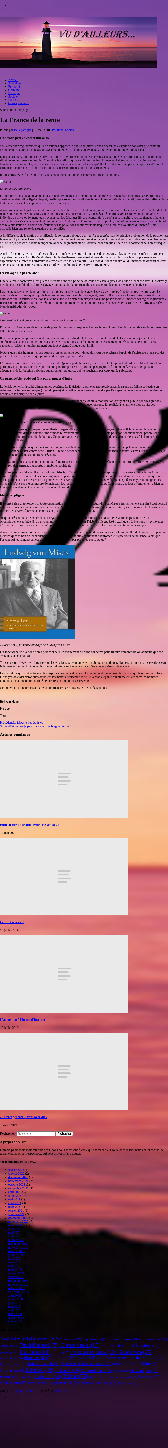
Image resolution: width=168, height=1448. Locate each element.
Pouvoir (28, 1377)
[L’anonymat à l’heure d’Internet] (64, 1011)
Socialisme (149, 1377)
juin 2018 (14, 1303)
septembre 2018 (18, 1292)
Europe (60, 1352)
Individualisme (122, 1358)
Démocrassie (80, 1345)
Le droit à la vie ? (12, 922)
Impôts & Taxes (92, 1358)
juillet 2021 (15, 1195)
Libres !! (13, 99)
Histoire (35, 1357)
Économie (14, 86)
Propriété (48, 1376)
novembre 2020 (18, 1221)
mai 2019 (14, 1262)
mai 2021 (14, 1199)
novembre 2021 (18, 1181)
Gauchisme (135, 1352)
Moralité (121, 1370)
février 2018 (16, 1317)
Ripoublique (100, 1377)
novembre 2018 (18, 1284)
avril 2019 (14, 1266)
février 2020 (16, 1240)
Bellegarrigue (22, 130)
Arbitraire (15, 1339)
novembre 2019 (18, 1247)
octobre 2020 (16, 1225)
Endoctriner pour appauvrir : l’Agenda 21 (29, 824)
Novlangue (144, 1370)
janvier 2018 (16, 1321)
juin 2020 (14, 1229)
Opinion (13, 90)
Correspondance (18, 103)
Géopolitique (11, 1358)
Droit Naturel (39, 1345)
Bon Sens (45, 1338)
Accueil (13, 80)
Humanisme (62, 1357)
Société (13, 96)
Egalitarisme (9, 1352)
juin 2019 (14, 1258)
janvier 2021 (16, 1214)
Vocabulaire (102, 1382)
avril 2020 (14, 1236)
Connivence (9, 1346)
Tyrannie (69, 1382)
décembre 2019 (18, 1243)
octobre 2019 (16, 1251)
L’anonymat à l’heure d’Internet (22, 1019)
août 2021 (14, 1192)
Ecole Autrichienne (120, 1345)
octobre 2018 (16, 1288)
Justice (121, 1364)
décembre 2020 (18, 1218)
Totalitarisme (41, 1383)
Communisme (153, 1339)
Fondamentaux (94, 1351)
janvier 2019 (16, 1277)
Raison (75, 1376)
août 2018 (14, 1295)
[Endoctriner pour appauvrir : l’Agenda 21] (64, 816)
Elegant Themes (24, 1391)
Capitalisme (96, 1339)
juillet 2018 (15, 1299)
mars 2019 (15, 1269)
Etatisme (35, 1352)
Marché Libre (97, 1370)
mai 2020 (14, 1232)
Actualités (14, 83)
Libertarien (12, 1370)
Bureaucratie (71, 1339)
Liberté (39, 1369)
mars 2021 (15, 1206)
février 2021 (16, 1210)
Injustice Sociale (13, 1364)
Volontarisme (129, 1383)
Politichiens (10, 1377)
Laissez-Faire (144, 1364)
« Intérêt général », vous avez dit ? (23, 1117)
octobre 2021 (16, 1184)
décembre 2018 (18, 1280)
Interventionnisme (87, 1363)
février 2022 (16, 1170)
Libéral (67, 1370)
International (44, 1363)
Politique (14, 93)
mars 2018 (15, 1314)
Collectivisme (123, 1339)
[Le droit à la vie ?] (64, 914)
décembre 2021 (18, 1177)
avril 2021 (14, 1203)
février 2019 (16, 1273)
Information (149, 1358)
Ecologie (149, 1346)
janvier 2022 (16, 1173)
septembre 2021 (18, 1188)
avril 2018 (14, 1310)
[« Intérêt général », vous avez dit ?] (64, 1109)
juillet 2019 (15, 1255)
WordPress (61, 1391)
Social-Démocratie (124, 1377)
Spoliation (13, 1382)
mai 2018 (14, 1306)
